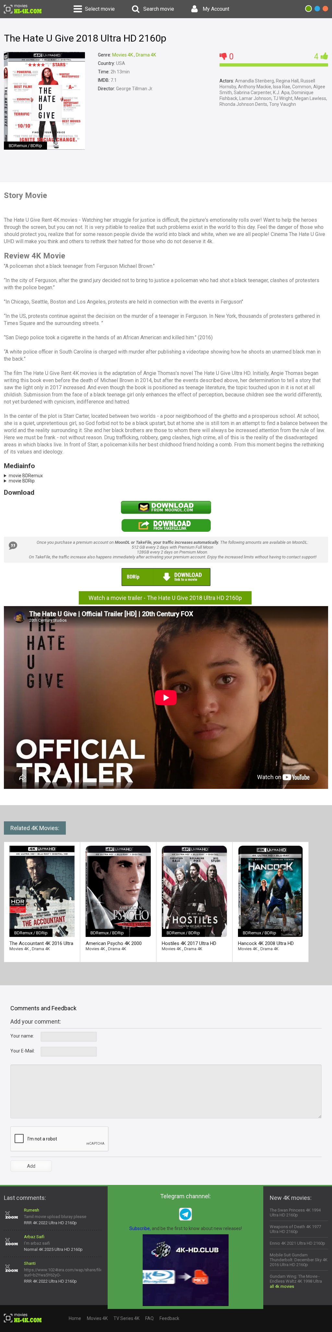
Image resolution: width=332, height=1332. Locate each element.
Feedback (169, 1318)
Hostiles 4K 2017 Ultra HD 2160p (189, 943)
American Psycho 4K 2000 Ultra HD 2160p (114, 943)
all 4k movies (282, 1286)
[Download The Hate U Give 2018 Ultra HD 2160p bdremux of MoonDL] (166, 512)
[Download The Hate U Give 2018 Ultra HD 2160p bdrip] (166, 585)
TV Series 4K (126, 1318)
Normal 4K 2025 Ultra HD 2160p (53, 1249)
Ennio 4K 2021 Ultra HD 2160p (297, 1243)
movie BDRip (22, 480)
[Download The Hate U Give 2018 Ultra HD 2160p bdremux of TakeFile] (166, 530)
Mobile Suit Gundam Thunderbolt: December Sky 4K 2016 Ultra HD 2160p (298, 1259)
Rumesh (31, 1210)
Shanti (30, 1263)
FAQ (149, 1318)
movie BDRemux (26, 475)
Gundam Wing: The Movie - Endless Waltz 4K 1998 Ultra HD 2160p (296, 1281)
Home (75, 1318)
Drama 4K (146, 54)
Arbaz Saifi (34, 1236)
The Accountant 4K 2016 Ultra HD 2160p (41, 943)
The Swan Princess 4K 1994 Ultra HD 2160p (295, 1212)
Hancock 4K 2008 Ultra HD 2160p (266, 943)
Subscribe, (140, 1228)
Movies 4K (122, 54)
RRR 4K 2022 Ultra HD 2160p (50, 1222)
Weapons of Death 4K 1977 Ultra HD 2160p (295, 1229)
